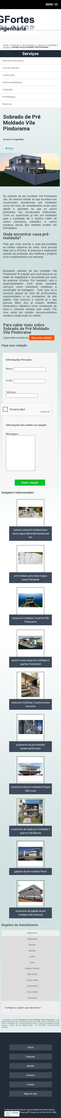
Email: (9, 380)
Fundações (8, 90)
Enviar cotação (30, 482)
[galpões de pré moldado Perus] (30, 854)
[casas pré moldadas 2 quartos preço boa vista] (30, 685)
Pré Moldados (9, 97)
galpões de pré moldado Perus (30, 871)
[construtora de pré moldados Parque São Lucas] (30, 769)
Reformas (7, 104)
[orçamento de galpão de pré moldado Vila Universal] (30, 893)
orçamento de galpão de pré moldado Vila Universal (30, 913)
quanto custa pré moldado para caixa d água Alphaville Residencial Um (30, 534)
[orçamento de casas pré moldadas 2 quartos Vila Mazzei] (30, 812)
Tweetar (9, 148)
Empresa (30, 1056)
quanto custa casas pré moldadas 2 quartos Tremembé (30, 662)
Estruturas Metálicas (12, 82)
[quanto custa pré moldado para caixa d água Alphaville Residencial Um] (30, 512)
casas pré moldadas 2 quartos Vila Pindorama (30, 620)
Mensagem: (12, 434)
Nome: (10, 368)
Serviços (30, 53)
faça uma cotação (42, 337)
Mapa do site (30, 1093)
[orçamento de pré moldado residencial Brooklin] (30, 727)
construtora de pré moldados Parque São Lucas (30, 789)
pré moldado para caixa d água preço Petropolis (30, 577)
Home (31, 1047)
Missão (30, 1066)
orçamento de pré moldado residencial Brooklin (30, 746)
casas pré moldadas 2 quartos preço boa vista (30, 704)
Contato (30, 1084)
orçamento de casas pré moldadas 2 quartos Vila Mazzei (30, 831)
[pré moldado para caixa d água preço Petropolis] (30, 558)
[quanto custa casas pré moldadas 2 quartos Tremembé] (30, 643)
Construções (9, 75)
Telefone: (11, 392)
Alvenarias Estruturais (13, 61)
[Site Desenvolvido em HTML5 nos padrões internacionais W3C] (11, 1115)
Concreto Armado (11, 68)
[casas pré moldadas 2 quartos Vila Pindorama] (30, 601)
